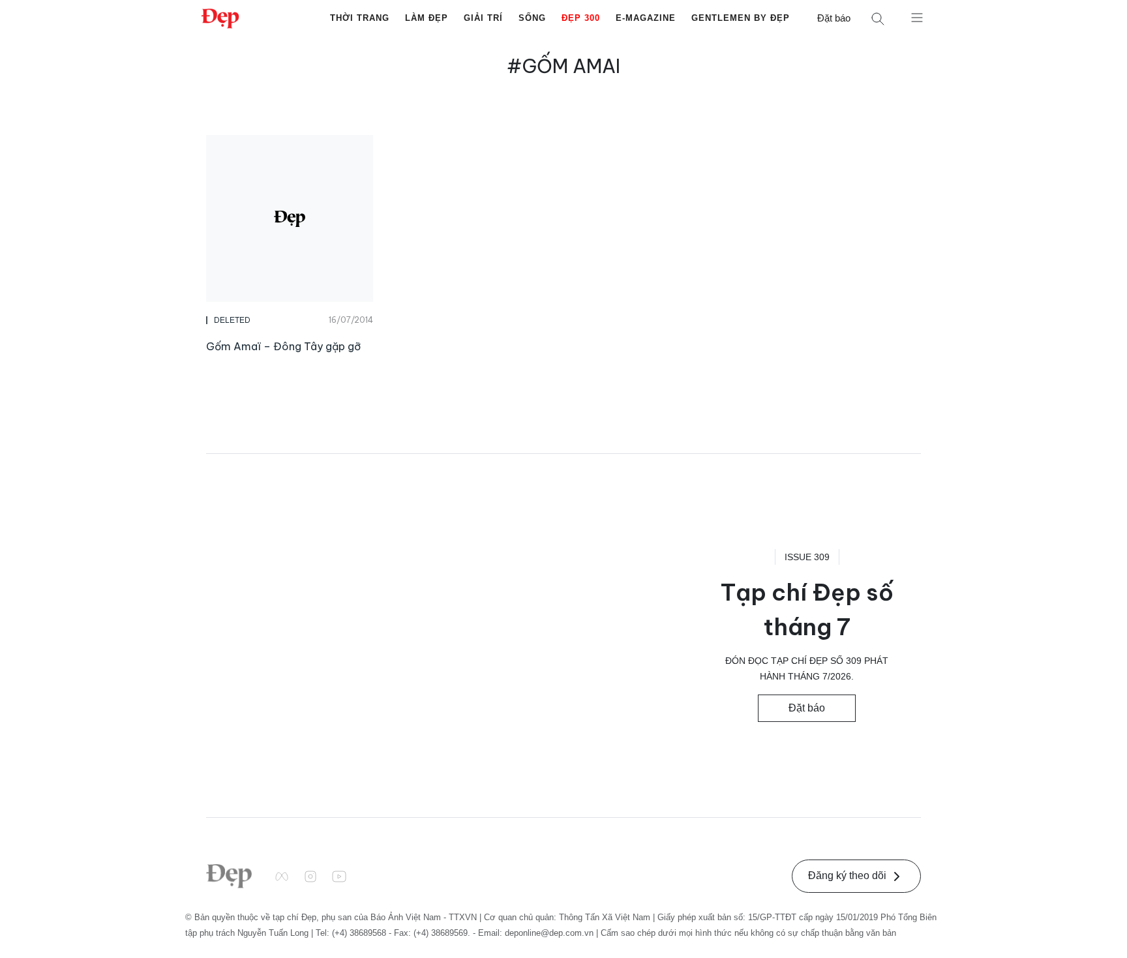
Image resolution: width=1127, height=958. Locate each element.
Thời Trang (359, 18)
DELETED (232, 320)
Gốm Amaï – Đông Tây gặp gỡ (283, 346)
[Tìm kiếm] (878, 18)
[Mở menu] (917, 17)
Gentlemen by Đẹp (740, 18)
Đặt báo (833, 17)
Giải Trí (483, 18)
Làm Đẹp (426, 18)
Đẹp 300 (581, 18)
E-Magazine (646, 18)
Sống (532, 18)
